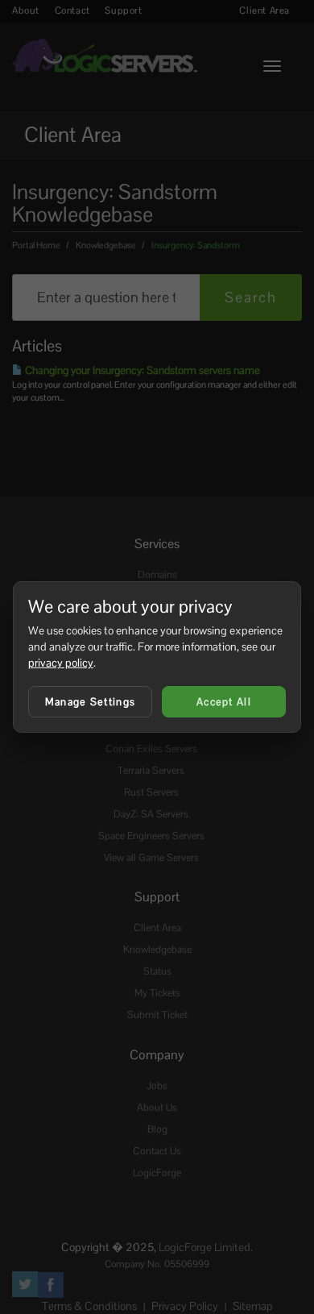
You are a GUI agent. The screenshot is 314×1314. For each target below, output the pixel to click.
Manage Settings (90, 702)
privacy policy (60, 662)
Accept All (223, 702)
